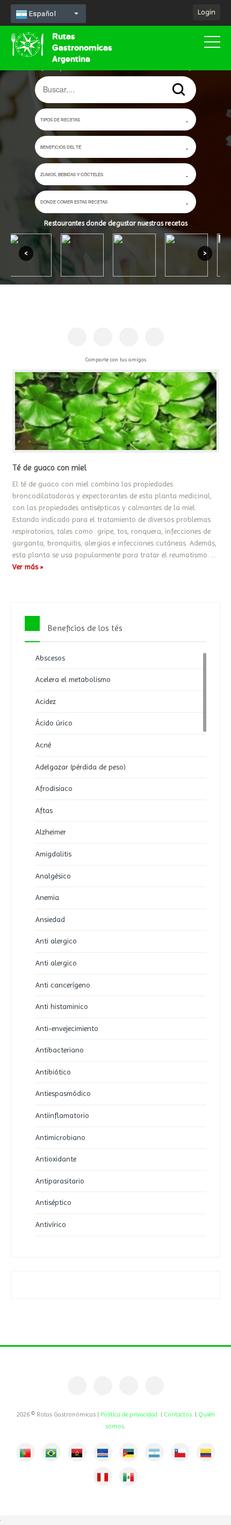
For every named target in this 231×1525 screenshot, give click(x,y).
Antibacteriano (59, 1049)
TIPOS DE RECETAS (60, 119)
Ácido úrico (54, 722)
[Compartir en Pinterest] (102, 337)
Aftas (44, 810)
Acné (43, 744)
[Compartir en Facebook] (77, 337)
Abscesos (50, 657)
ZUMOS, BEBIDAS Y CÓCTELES (71, 174)
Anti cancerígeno (62, 985)
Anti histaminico (61, 1006)
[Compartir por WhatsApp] (154, 337)
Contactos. (178, 1414)
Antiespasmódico (63, 1093)
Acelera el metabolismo (73, 679)
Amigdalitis (53, 853)
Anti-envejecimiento (66, 1028)
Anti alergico (56, 940)
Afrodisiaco (54, 788)
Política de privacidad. (129, 1414)
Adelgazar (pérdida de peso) (80, 766)
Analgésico (53, 876)
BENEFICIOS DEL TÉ (60, 147)
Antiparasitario (59, 1181)
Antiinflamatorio (62, 1115)
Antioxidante (55, 1158)
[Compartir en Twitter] (128, 337)
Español (41, 14)
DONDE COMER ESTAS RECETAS (73, 202)
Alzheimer (50, 831)
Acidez (45, 701)
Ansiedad (50, 919)
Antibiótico (53, 1072)
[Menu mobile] (212, 44)
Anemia (47, 897)
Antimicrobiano (60, 1137)
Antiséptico (53, 1202)
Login (207, 12)
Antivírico (50, 1224)
